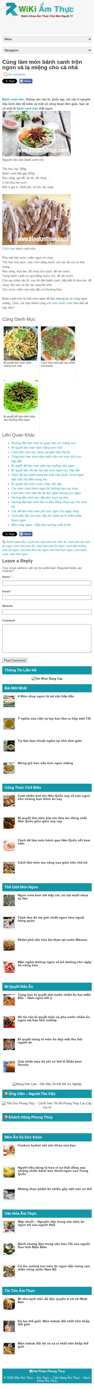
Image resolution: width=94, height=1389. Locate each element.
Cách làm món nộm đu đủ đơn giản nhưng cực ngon (46, 493)
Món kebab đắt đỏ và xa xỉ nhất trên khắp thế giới (53, 1345)
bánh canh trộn (27, 108)
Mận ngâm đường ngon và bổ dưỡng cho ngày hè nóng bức (54, 963)
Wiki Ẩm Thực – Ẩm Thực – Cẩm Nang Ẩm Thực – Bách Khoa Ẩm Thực (52, 1379)
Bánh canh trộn (13, 99)
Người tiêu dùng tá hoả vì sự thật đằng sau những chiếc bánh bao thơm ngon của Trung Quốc (53, 1171)
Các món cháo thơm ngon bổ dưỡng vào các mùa (44, 488)
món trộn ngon (19, 554)
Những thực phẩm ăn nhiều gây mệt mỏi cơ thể (55, 1189)
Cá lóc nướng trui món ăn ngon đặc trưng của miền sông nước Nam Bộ (54, 1267)
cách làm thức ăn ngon (34, 550)
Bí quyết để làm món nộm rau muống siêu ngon (42, 465)
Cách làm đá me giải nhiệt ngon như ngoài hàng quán (51, 919)
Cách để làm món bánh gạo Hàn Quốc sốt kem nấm (54, 841)
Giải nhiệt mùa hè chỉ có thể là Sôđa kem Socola (49, 1063)
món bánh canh (62, 303)
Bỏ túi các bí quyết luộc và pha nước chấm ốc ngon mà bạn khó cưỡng (54, 1018)
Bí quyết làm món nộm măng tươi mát (36, 447)
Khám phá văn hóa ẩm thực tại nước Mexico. (53, 940)
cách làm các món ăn (53, 542)
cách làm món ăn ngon (51, 546)
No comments (16, 74)
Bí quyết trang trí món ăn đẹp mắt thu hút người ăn (50, 1040)
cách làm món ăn (24, 546)
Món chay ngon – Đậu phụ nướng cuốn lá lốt (40, 525)
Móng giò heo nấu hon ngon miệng (45, 763)
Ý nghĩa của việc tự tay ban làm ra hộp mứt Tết (54, 718)
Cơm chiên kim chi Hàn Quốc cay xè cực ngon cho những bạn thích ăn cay (54, 797)
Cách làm (8, 248)
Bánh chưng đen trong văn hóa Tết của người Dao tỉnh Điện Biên (54, 1245)
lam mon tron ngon (61, 550)
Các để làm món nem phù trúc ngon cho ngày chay (45, 511)
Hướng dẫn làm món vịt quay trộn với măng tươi (43, 443)
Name (7, 577)
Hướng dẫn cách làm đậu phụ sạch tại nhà (39, 497)
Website (7, 606)
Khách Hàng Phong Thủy (31, 1117)
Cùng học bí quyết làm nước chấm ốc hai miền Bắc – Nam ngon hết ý (54, 996)
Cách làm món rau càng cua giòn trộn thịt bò (40, 452)
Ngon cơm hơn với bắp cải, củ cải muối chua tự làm (53, 896)
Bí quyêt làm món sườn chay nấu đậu (36, 484)
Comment (8, 620)
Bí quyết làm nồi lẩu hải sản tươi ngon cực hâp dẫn (45, 470)
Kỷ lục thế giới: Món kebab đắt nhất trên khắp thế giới (54, 1322)
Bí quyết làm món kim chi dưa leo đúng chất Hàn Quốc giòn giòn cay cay (52, 819)
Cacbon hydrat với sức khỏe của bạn (47, 1145)
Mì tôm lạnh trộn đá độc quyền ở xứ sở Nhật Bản (52, 1300)
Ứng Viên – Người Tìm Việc (32, 1094)
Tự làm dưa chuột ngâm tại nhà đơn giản (50, 741)
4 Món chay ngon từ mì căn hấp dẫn (46, 696)
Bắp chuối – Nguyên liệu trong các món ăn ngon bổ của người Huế (51, 1223)
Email (6, 591)
